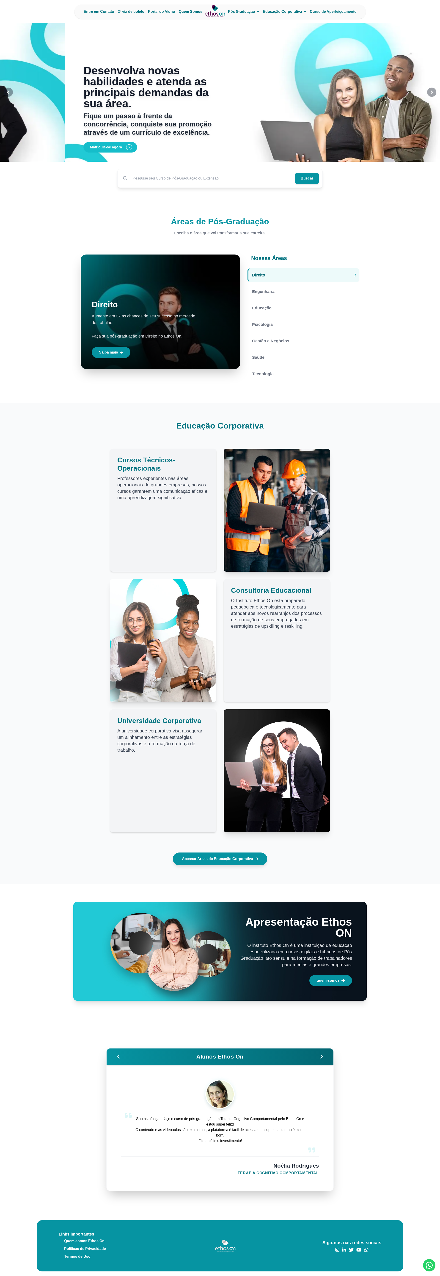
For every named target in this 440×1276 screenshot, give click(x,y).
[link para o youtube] (359, 1249)
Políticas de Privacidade (85, 1249)
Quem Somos (190, 11)
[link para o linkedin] (344, 1249)
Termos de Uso (77, 1256)
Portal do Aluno (161, 11)
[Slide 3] (225, 155)
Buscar (307, 178)
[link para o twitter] (351, 1249)
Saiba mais (108, 352)
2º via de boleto (131, 11)
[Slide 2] (220, 155)
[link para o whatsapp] (366, 1249)
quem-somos (328, 980)
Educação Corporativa (282, 11)
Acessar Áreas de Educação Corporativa (217, 859)
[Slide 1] (214, 155)
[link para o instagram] (337, 1249)
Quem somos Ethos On (84, 1241)
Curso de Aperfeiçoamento (333, 11)
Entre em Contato (99, 11)
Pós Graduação (241, 11)
